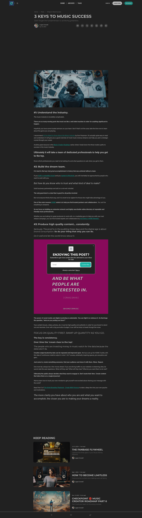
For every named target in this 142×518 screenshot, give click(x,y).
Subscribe (85, 265)
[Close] (93, 245)
